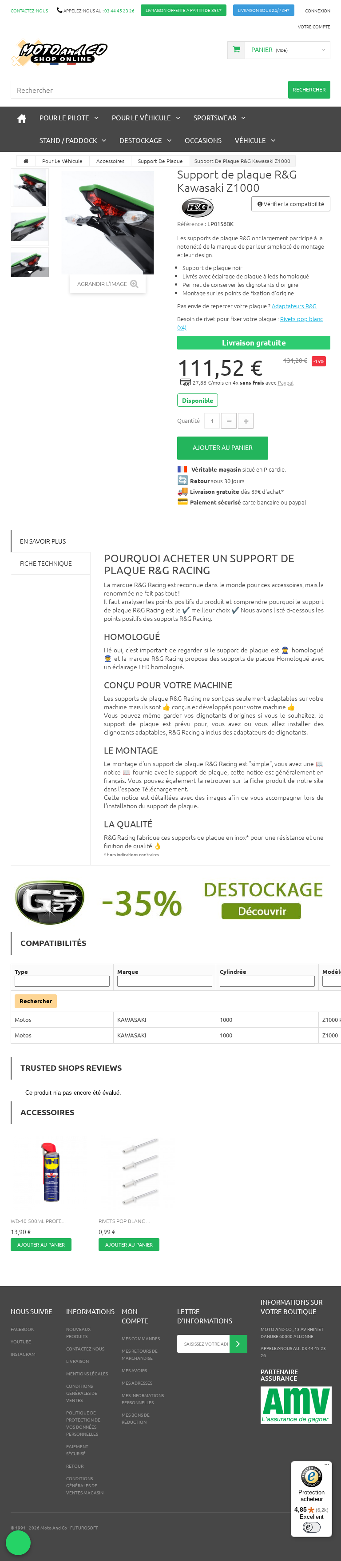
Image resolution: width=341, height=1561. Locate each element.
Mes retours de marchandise (140, 1354)
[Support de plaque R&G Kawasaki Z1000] (30, 187)
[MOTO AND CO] (59, 53)
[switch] (312, 1527)
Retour (74, 1465)
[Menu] (326, 1466)
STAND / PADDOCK (68, 140)
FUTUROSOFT (84, 1527)
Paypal (285, 382)
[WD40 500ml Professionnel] (50, 1172)
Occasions (203, 140)
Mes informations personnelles (143, 1399)
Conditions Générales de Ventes (81, 1392)
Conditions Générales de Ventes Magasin (84, 1485)
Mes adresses (137, 1382)
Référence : (191, 223)
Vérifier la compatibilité (293, 203)
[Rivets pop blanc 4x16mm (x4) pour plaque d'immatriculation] (138, 1172)
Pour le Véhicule (141, 117)
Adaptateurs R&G (294, 306)
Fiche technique (46, 563)
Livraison (77, 1361)
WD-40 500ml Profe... (38, 1220)
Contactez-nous (29, 10)
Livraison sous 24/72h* (263, 10)
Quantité (188, 420)
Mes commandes (141, 1338)
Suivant (30, 272)
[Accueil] (22, 118)
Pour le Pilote (64, 117)
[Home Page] (26, 161)
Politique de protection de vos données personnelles (83, 1423)
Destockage (140, 140)
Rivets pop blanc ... (124, 1220)
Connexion (317, 10)
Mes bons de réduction (136, 1418)
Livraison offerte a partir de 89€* (184, 10)
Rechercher (36, 1001)
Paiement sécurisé (77, 1450)
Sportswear (215, 117)
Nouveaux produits (78, 1332)
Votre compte (314, 26)
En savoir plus (43, 540)
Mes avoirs (134, 1370)
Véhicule (250, 140)
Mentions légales (87, 1373)
